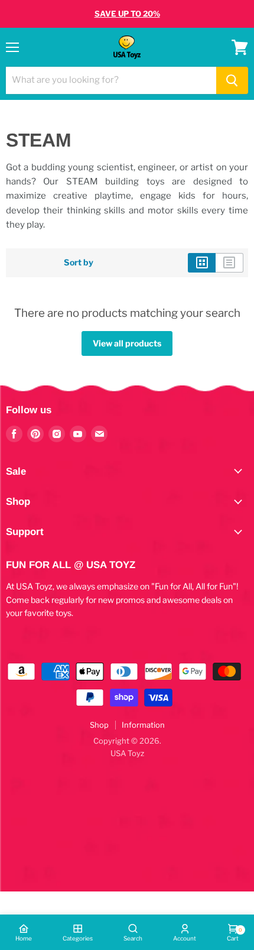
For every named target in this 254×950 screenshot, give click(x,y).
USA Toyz (127, 753)
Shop (99, 724)
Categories (78, 938)
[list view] (229, 262)
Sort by (78, 262)
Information (143, 724)
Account (184, 938)
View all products (127, 343)
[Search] (232, 80)
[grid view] (202, 262)
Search (132, 938)
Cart (233, 934)
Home (23, 938)
